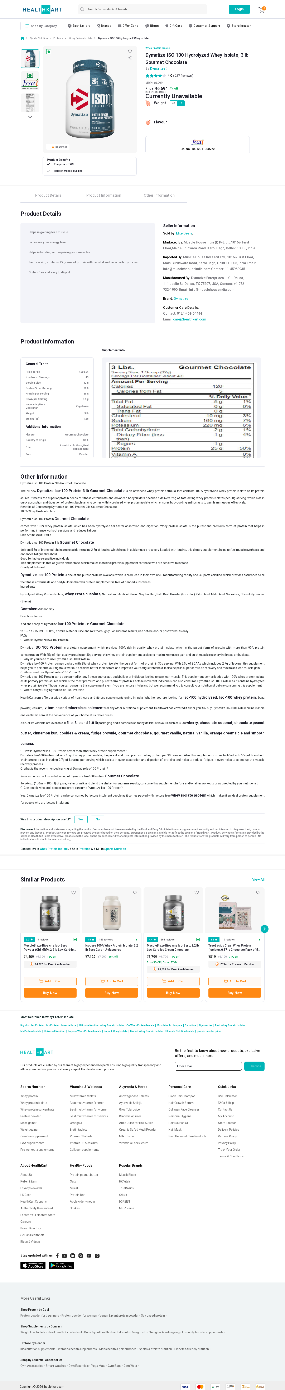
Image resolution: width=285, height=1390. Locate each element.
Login (239, 9)
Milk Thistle (126, 1136)
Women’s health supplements (77, 1349)
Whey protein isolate (33, 1102)
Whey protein (29, 1096)
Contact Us (225, 1109)
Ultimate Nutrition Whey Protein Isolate (102, 1025)
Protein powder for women (79, 1315)
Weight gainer (29, 1129)
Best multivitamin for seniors (89, 1116)
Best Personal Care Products (187, 1136)
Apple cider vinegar (82, 1201)
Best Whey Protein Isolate (230, 1025)
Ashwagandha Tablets (134, 1096)
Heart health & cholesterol (65, 1332)
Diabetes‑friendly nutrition (191, 1349)
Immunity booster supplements (202, 1332)
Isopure (178, 1025)
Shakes (75, 1208)
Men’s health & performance (117, 1349)
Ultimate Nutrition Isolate (180, 1031)
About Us (26, 1174)
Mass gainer (28, 1123)
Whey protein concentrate (37, 1109)
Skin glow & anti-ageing (164, 1332)
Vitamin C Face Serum (133, 1143)
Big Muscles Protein (32, 1025)
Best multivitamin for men (87, 1102)
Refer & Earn (28, 1181)
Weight (160, 103)
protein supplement (125, 563)
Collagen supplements (84, 1149)
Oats (73, 1181)
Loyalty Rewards (31, 1188)
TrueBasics (126, 1188)
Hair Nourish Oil (178, 1123)
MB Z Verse (126, 1208)
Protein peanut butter (84, 1174)
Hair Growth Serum (181, 1102)
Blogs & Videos (30, 1241)
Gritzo (123, 1195)
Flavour (160, 122)
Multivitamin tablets (83, 1096)
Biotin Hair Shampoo (182, 1096)
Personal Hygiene (180, 1116)
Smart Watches (56, 1365)
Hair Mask (175, 1129)
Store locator (241, 25)
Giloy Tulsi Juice (129, 1109)
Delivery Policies (228, 1129)
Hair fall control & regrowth (128, 1332)
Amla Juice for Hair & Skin (136, 1123)
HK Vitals (125, 1181)
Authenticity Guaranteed (36, 1208)
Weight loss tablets (32, 1332)
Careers (25, 1221)
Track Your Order (229, 1149)
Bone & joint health (96, 1332)
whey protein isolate (137, 502)
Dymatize (157, 68)
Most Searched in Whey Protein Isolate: (47, 1017)
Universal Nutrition (55, 1031)
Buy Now (50, 993)
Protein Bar (77, 1195)
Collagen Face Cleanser (184, 1109)
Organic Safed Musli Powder (137, 1129)
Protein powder (30, 1116)
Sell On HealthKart (32, 1235)
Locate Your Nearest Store (37, 1215)
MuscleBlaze (127, 1174)
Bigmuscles (206, 1025)
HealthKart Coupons (33, 1201)
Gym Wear (130, 1365)
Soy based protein (153, 1315)
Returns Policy (227, 1136)
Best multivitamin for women (89, 1109)
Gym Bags (114, 1365)
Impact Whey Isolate (116, 1031)
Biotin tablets (78, 1129)
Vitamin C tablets (81, 1136)
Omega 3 (76, 1123)
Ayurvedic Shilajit (130, 1102)
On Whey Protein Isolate (141, 1025)
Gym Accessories (31, 1365)
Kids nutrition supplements (37, 1349)
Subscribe (254, 1066)
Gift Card (175, 25)
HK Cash (25, 1195)
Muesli (74, 1188)
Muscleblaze (69, 1025)
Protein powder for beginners (39, 1315)
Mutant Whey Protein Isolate (147, 1031)
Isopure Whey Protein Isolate (85, 1031)
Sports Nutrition (115, 849)
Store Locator (227, 1123)
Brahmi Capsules (130, 1116)
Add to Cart (53, 981)
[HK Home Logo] (42, 9)
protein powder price (209, 1031)
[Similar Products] (50, 910)
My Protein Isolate (31, 1031)
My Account (226, 1116)
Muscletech (164, 1025)
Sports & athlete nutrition (155, 1349)
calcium (37, 708)
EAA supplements (32, 1143)
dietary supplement (206, 549)
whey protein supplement (125, 654)
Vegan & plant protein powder (119, 1315)
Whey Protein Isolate (157, 48)
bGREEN (124, 1201)
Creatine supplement (34, 1136)
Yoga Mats (98, 1365)
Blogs (154, 25)
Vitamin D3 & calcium (84, 1143)
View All (258, 879)
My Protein (53, 1025)
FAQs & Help (226, 1102)
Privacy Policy (227, 1143)
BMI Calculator (227, 1096)
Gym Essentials (79, 1365)
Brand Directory (30, 1228)
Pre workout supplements (37, 1149)
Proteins (84, 849)
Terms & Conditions (231, 1156)
